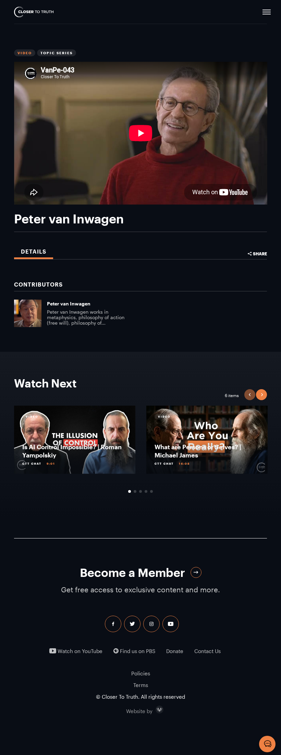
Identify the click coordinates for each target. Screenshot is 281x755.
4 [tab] (146, 491)
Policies (140, 673)
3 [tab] (140, 491)
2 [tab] (135, 491)
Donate (174, 651)
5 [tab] (151, 491)
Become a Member (132, 572)
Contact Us (207, 651)
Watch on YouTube (79, 651)
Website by (154, 709)
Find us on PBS (137, 651)
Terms (140, 685)
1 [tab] (129, 491)
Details (33, 251)
